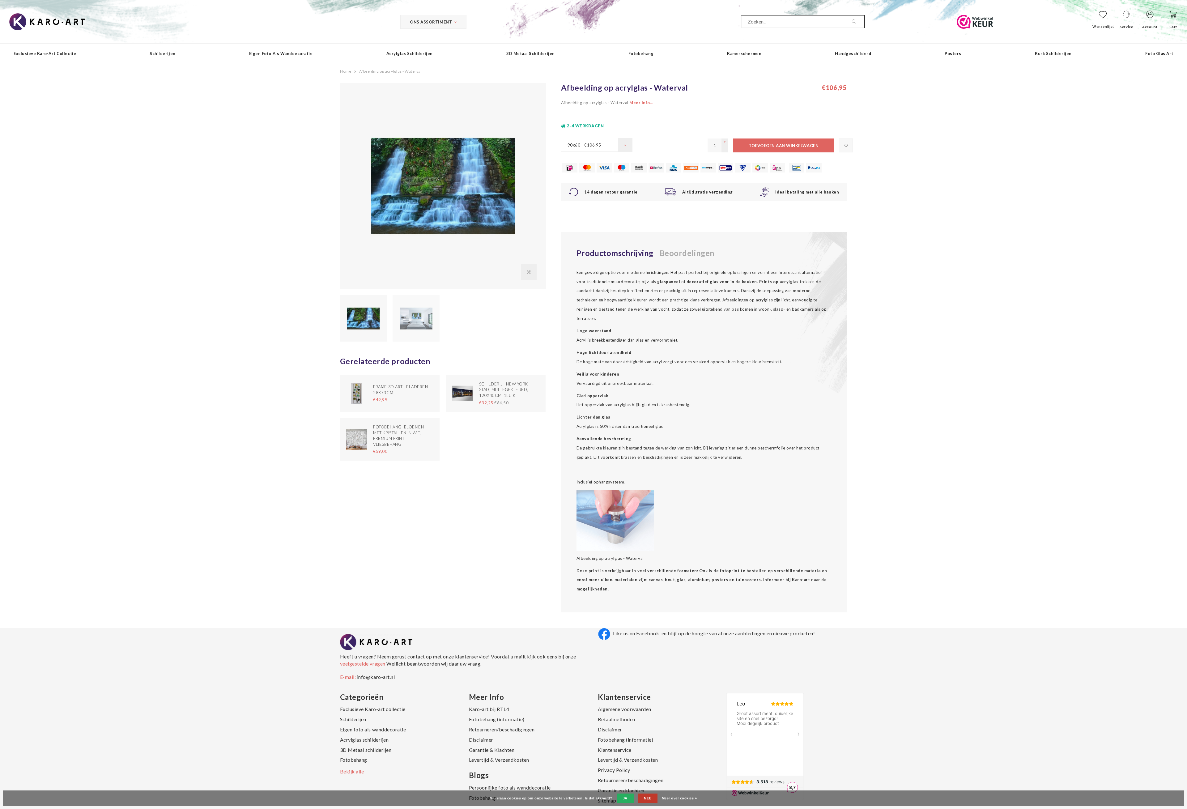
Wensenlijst (1103, 26)
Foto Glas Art (1159, 53)
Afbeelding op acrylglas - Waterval (390, 71)
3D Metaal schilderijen (530, 53)
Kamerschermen (744, 53)
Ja (625, 798)
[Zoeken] (858, 21)
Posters (953, 53)
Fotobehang (640, 53)
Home (345, 71)
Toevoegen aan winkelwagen (784, 145)
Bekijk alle (352, 771)
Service (1126, 27)
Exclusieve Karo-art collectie (45, 53)
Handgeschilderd (853, 53)
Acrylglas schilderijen (409, 53)
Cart (1173, 27)
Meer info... (641, 102)
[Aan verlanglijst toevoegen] (846, 145)
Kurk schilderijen (1053, 53)
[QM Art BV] (47, 21)
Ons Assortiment (431, 21)
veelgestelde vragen (363, 663)
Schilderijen (162, 53)
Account (1149, 27)
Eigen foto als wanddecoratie (281, 53)
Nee (647, 798)
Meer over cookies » (679, 798)
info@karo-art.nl (376, 677)
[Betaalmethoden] (569, 167)
